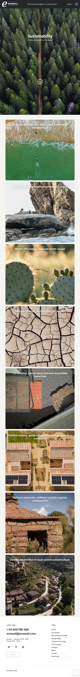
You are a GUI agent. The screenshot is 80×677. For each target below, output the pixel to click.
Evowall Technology (59, 641)
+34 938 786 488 (18, 629)
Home (54, 629)
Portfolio (54, 647)
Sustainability (56, 638)
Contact (54, 653)
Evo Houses (56, 633)
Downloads (55, 656)
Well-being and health (59, 635)
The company (56, 644)
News (53, 650)
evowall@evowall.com (21, 633)
